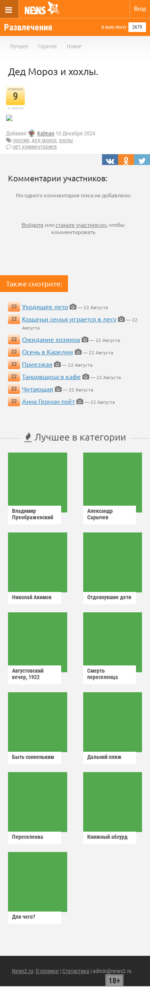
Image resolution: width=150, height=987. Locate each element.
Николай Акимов (32, 597)
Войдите (33, 224)
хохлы (66, 140)
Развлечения (28, 27)
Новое (74, 46)
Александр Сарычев (100, 514)
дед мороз (44, 140)
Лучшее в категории (79, 437)
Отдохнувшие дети (109, 597)
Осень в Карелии (47, 351)
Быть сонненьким (33, 757)
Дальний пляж (104, 757)
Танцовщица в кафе (51, 376)
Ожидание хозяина (51, 339)
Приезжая (37, 364)
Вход (140, 8)
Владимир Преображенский (32, 514)
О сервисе (47, 971)
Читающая (37, 389)
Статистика (75, 971)
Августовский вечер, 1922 (28, 673)
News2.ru (22, 971)
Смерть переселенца (102, 673)
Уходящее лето (45, 306)
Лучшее (19, 46)
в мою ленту (114, 27)
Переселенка (27, 837)
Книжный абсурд (107, 837)
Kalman (45, 133)
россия (21, 140)
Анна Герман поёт (48, 401)
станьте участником (81, 224)
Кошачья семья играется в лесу (69, 319)
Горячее (47, 46)
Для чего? (23, 917)
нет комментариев (35, 146)
